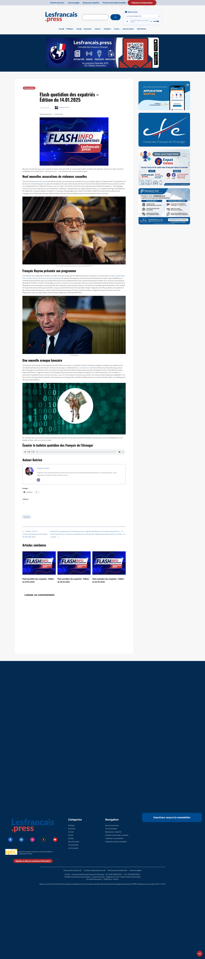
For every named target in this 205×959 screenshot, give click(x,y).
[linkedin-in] (21, 840)
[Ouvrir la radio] (200, 954)
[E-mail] (38, 480)
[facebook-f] (10, 840)
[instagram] (32, 840)
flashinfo (27, 517)
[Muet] (151, 21)
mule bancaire (84, 368)
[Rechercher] (115, 17)
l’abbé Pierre (39, 181)
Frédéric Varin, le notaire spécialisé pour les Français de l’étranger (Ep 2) (34, 534)
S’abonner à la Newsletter (142, 2)
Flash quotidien (29, 88)
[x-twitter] (44, 840)
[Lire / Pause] (127, 21)
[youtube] (55, 840)
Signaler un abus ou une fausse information (33, 861)
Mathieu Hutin (64, 107)
